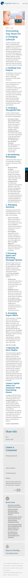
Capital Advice (10, 4)
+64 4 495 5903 (15, 574)
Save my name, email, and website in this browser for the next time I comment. (13, 483)
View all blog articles (12, 553)
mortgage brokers (11, 400)
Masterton (8, 570)
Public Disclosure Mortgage (16, 565)
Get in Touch (26, 176)
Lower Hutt (17, 568)
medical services (13, 138)
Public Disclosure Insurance (8, 568)
